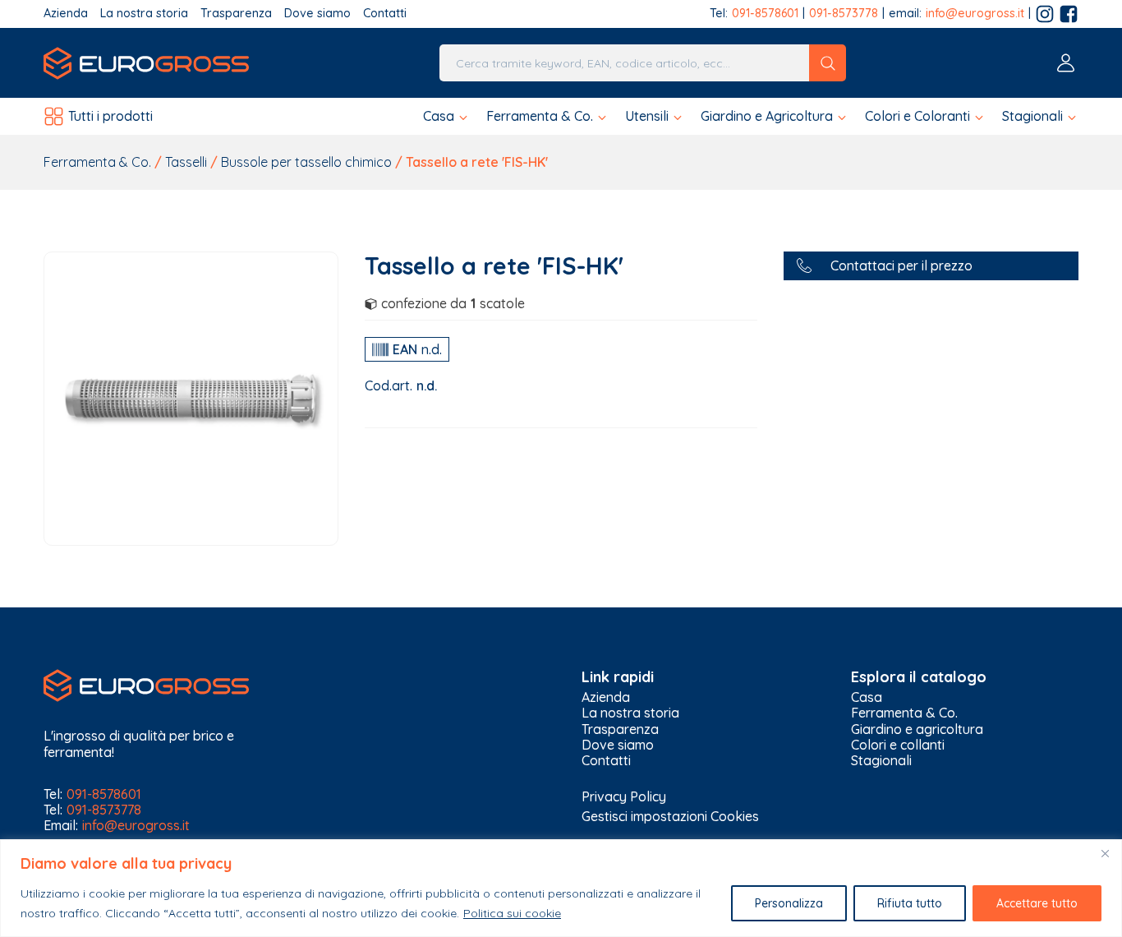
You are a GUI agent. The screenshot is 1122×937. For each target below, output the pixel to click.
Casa (866, 697)
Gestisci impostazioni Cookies (670, 816)
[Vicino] (1105, 853)
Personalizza (789, 903)
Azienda (66, 14)
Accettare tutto (1037, 903)
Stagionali (881, 761)
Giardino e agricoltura (917, 729)
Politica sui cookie (512, 913)
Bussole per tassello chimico (306, 162)
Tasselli (186, 162)
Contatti (385, 14)
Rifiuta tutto (909, 903)
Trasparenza (236, 14)
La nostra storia (144, 14)
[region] (561, 888)
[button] (446, 116)
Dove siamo (317, 14)
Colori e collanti (898, 745)
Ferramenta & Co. (97, 162)
